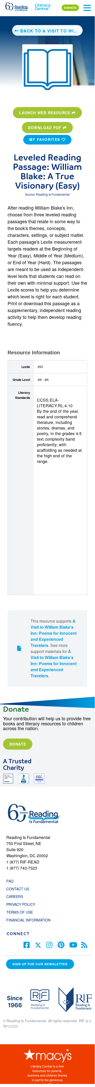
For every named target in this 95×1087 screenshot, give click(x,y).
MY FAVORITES (45, 139)
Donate (17, 744)
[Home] (20, 6)
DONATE (70, 8)
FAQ (9, 881)
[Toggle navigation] (87, 7)
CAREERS (14, 896)
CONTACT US (19, 888)
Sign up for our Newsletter (40, 964)
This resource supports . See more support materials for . (54, 648)
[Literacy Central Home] (43, 6)
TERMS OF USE (22, 912)
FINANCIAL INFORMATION (28, 919)
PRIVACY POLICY (20, 904)
